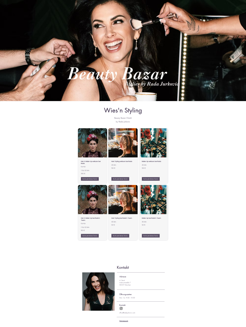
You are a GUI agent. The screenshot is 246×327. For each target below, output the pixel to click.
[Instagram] (121, 308)
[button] (90, 179)
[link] (92, 162)
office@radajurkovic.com (127, 313)
